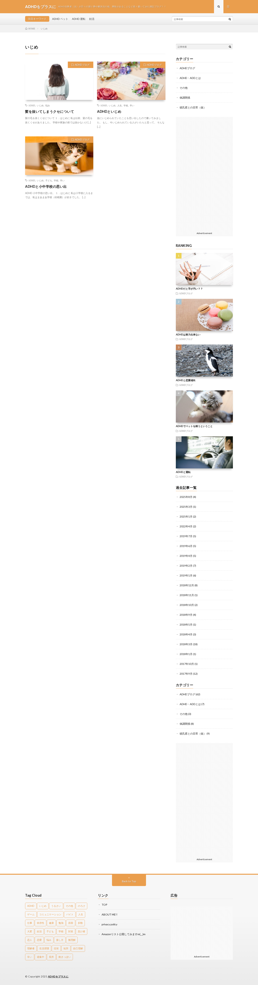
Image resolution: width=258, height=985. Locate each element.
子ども (48, 180)
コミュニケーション (50, 914)
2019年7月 (186, 536)
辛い (132, 105)
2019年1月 (186, 575)
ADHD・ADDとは (190, 78)
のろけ (81, 905)
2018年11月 (187, 595)
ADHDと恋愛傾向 (185, 380)
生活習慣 (44, 948)
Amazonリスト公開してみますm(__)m (123, 934)
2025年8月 (186, 496)
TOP (104, 904)
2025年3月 (186, 506)
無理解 (72, 939)
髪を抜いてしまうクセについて (49, 111)
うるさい (56, 905)
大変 (29, 931)
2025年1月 (186, 516)
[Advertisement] (204, 173)
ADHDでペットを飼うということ (194, 426)
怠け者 (81, 931)
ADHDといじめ (109, 111)
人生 (119, 105)
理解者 (31, 948)
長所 (51, 956)
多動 (80, 922)
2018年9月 (186, 614)
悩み (47, 105)
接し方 (59, 939)
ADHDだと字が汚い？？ (189, 288)
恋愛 (39, 939)
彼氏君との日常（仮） (193, 107)
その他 (184, 87)
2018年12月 (187, 585)
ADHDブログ (82, 64)
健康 (51, 922)
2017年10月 (187, 663)
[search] (230, 19)
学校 (126, 105)
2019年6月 (186, 546)
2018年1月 (186, 654)
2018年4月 (186, 634)
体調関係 (185, 97)
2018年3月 (186, 644)
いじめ (40, 105)
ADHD (31, 105)
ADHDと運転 (183, 472)
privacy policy (109, 924)
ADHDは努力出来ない (188, 334)
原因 (70, 922)
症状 (56, 948)
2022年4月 (186, 526)
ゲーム (31, 914)
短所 (65, 948)
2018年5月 (186, 624)
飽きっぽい (65, 956)
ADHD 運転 (78, 18)
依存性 (40, 922)
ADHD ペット (60, 18)
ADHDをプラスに (58, 976)
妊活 (91, 18)
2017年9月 (186, 673)
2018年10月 (187, 604)
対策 (70, 931)
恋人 (29, 939)
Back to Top (129, 881)
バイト (69, 914)
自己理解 (78, 948)
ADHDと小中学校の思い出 (46, 186)
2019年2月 (186, 565)
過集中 (40, 956)
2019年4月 (186, 555)
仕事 (29, 922)
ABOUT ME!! (109, 914)
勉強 (61, 922)
